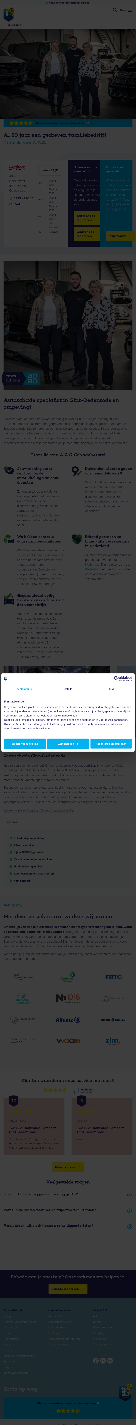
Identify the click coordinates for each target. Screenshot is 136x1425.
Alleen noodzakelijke (25, 743)
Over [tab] (112, 688)
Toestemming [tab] (23, 688)
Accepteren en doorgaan (111, 743)
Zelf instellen (66, 743)
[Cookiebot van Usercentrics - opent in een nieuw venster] (116, 678)
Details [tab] (68, 688)
